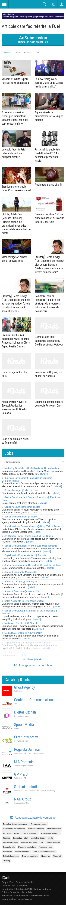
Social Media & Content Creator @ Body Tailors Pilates (32, 526)
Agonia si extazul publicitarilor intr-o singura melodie (49, 116)
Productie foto (9, 846)
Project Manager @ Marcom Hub (21, 490)
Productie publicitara (27, 846)
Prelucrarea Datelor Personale (16, 895)
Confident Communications (34, 700)
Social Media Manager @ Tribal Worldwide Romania (30, 545)
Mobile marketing (48, 790)
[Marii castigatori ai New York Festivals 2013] (16, 246)
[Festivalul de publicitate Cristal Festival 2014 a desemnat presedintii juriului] (49, 138)
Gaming (6, 837)
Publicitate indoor (22, 851)
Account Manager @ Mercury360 (21, 581)
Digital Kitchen (25, 712)
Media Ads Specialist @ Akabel (20, 623)
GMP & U (21, 774)
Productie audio (53, 842)
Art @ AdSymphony (14, 652)
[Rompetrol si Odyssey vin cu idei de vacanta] (49, 361)
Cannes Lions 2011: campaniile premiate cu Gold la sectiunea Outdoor (49, 340)
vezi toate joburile (33, 659)
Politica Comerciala (11, 892)
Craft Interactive (26, 737)
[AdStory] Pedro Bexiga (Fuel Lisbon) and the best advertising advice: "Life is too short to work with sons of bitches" (16, 303)
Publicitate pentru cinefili (48, 184)
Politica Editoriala (42, 888)
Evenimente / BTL (21, 803)
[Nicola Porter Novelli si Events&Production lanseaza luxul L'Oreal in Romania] (16, 390)
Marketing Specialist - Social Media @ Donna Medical (31, 468)
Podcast (27, 52)
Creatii (17, 52)
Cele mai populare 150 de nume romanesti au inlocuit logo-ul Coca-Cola (49, 218)
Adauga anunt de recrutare (35, 665)
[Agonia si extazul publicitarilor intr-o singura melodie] (49, 101)
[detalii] (44, 473)
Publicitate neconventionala (44, 851)
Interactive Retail (20, 837)
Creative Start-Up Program (14, 885)
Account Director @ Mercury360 (20, 572)
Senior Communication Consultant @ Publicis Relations (32, 565)
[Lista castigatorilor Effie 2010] (16, 361)
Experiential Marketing (50, 833)
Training (6, 860)
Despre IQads (8, 882)
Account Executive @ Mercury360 (21, 591)
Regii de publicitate (30, 855)
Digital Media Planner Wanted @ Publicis (25, 555)
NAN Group (22, 799)
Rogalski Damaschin (29, 749)
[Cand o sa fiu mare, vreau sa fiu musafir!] (16, 427)
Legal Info (27, 892)
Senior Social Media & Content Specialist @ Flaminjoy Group (31, 498)
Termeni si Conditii (40, 895)
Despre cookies (9, 898)
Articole (7, 52)
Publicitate (18, 691)
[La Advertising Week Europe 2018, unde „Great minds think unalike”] (49, 68)
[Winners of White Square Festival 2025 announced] (16, 68)
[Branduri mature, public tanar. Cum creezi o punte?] (16, 175)
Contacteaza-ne (25, 898)
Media (16, 728)
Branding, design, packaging (15, 823)
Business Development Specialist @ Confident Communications (27, 479)
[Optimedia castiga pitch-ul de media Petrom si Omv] (49, 390)
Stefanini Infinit (25, 787)
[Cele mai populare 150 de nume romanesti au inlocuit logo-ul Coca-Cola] (49, 204)
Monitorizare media (29, 842)
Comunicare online (22, 716)
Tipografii (57, 855)
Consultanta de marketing (14, 828)
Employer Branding (11, 833)
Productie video (45, 846)
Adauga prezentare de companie (35, 817)
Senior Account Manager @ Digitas (22, 506)
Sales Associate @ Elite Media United (23, 600)
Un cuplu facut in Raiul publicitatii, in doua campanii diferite (14, 153)
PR (15, 703)
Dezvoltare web (54, 828)
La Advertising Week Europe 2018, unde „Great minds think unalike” (49, 82)
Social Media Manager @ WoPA (20, 516)
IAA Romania (24, 762)
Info (37, 52)
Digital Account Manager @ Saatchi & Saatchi (28, 642)
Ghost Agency (24, 687)
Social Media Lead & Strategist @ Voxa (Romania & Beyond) (30, 612)
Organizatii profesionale (23, 765)
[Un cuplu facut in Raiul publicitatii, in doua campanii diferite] (16, 138)
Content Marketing (36, 828)
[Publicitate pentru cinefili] (49, 174)
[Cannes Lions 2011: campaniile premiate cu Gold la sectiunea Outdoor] (49, 325)
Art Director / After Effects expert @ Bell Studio (28, 535)
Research (45, 855)
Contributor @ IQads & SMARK (17, 888)
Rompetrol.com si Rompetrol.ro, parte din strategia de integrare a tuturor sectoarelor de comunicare (48, 303)
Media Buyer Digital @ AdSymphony (23, 632)
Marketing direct (38, 837)
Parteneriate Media (25, 882)
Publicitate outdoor (11, 855)
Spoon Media (24, 724)
